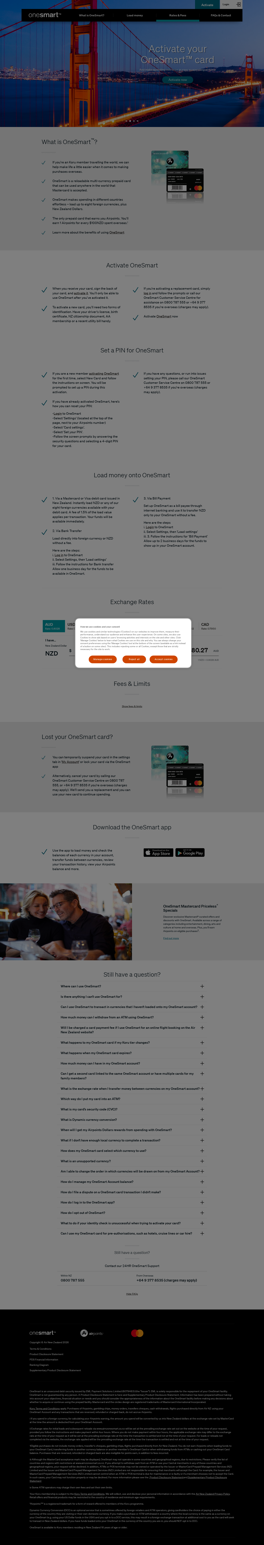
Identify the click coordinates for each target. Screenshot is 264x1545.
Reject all (134, 659)
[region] (133, 643)
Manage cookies (102, 659)
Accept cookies (163, 659)
